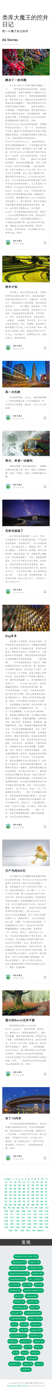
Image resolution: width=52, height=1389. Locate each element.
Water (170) (34, 1262)
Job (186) (27, 1285)
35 (19, 1188)
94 (13, 1208)
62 (6, 1198)
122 (29, 1217)
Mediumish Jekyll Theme (17, 1386)
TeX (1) (14, 1324)
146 (29, 1227)
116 (40, 1214)
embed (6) (32, 1358)
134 (6, 1224)
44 (15, 1192)
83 (10, 1204)
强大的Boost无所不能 (20, 1020)
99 (36, 1208)
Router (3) (28, 1364)
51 (46, 1192)
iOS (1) (24, 1352)
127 (12, 1221)
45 (19, 1192)
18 (32, 1182)
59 (37, 1195)
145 (23, 1227)
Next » (40, 1230)
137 (23, 1224)
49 (37, 1192)
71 (46, 1198)
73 (10, 1201)
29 (37, 1185)
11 (46, 1179)
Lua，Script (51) (35, 1279)
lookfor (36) (37, 1273)
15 (19, 1182)
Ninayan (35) (36, 1330)
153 (28, 1230)
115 (35, 1214)
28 (32, 1185)
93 (9, 1208)
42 (6, 1192)
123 (35, 1217)
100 (41, 1208)
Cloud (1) (35, 1352)
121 (23, 1217)
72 (6, 1201)
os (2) (15, 1352)
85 (19, 1204)
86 (24, 1204)
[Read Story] (45, 242)
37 (28, 1188)
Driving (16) (19, 1302)
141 (46, 1224)
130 (29, 1221)
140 (40, 1224)
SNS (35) (23, 1330)
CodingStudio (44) (33, 1313)
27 (28, 1185)
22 (6, 1185)
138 (29, 1224)
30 (41, 1185)
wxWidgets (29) (20, 1307)
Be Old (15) (14, 1285)
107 (35, 1211)
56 (24, 1195)
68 (32, 1198)
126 (6, 1221)
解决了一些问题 (15, 80)
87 (28, 1204)
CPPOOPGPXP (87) (17, 1279)
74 (15, 1201)
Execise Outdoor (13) (33, 1290)
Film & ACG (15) (19, 1262)
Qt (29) (13, 1330)
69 (37, 1198)
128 (17, 1221)
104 (17, 1211)
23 (10, 1185)
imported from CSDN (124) (26, 1256)
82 (6, 1204)
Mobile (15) (33, 1302)
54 (15, 1195)
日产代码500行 (15, 870)
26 (24, 1185)
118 (6, 1217)
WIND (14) (34, 1307)
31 (46, 1185)
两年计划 (11, 287)
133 (46, 1221)
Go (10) (28, 1347)
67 (28, 1198)
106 (29, 1211)
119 (12, 1217)
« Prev (7, 1179)
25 (19, 1185)
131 (35, 1221)
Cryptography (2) (18, 1318)
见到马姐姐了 (14, 531)
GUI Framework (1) (18, 1335)
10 (42, 1179)
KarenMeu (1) (35, 1335)
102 (6, 1211)
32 (6, 1188)
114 (29, 1214)
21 (46, 1182)
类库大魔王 (17, 241)
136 (17, 1224)
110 (6, 1214)
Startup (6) (38, 1341)
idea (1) (38, 1347)
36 (24, 1188)
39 (37, 1188)
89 (37, 1204)
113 (23, 1214)
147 (35, 1227)
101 (47, 1208)
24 (15, 1185)
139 (35, 1224)
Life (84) (24, 1324)
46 (24, 1192)
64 (15, 1198)
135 (12, 1224)
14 (15, 1182)
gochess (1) (15, 1364)
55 (19, 1195)
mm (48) (38, 1285)
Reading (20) (31, 1296)
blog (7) (39, 1364)
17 (28, 1182)
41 (46, 1188)
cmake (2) (26, 1369)
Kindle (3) (13, 1341)
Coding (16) (25, 1341)
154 (33, 1230)
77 (28, 1201)
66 (24, 1198)
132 (40, 1221)
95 (18, 1208)
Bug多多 (11, 636)
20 (41, 1182)
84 (15, 1204)
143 (12, 1227)
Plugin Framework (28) (19, 1273)
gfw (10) (18, 1296)
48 (32, 1192)
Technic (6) (35, 1324)
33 (10, 1188)
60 (41, 1195)
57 (28, 1195)
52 (6, 1195)
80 (41, 1201)
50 (41, 1192)
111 (12, 1214)
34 (15, 1188)
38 (32, 1188)
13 (10, 1182)
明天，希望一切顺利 (18, 460)
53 (10, 1195)
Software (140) (35, 1268)
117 (46, 1214)
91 (46, 1204)
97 (27, 1208)
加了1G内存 (13, 1118)
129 (23, 1221)
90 (41, 1204)
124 (40, 1217)
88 (32, 1204)
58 (32, 1195)
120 (17, 1217)
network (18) (15, 1347)
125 (46, 1217)
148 (40, 1227)
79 (37, 1201)
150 (10, 1230)
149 (46, 1227)
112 (17, 1214)
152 (22, 1230)
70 (41, 1198)
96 (22, 1208)
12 (6, 1182)
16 (24, 1182)
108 (40, 1211)
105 (23, 1211)
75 (19, 1201)
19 (37, 1182)
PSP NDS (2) (17, 1313)
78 (32, 1201)
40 (41, 1188)
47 (28, 1192)
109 (46, 1211)
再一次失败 (12, 392)
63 (10, 1198)
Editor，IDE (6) (35, 1318)
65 (19, 1198)
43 (10, 1192)
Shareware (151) (17, 1268)
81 (46, 1201)
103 (12, 1211)
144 (17, 1227)
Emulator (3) (15, 1290)
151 (16, 1230)
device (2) (19, 1358)
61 (46, 1195)
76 (24, 1201)
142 (6, 1227)
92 (4, 1208)
